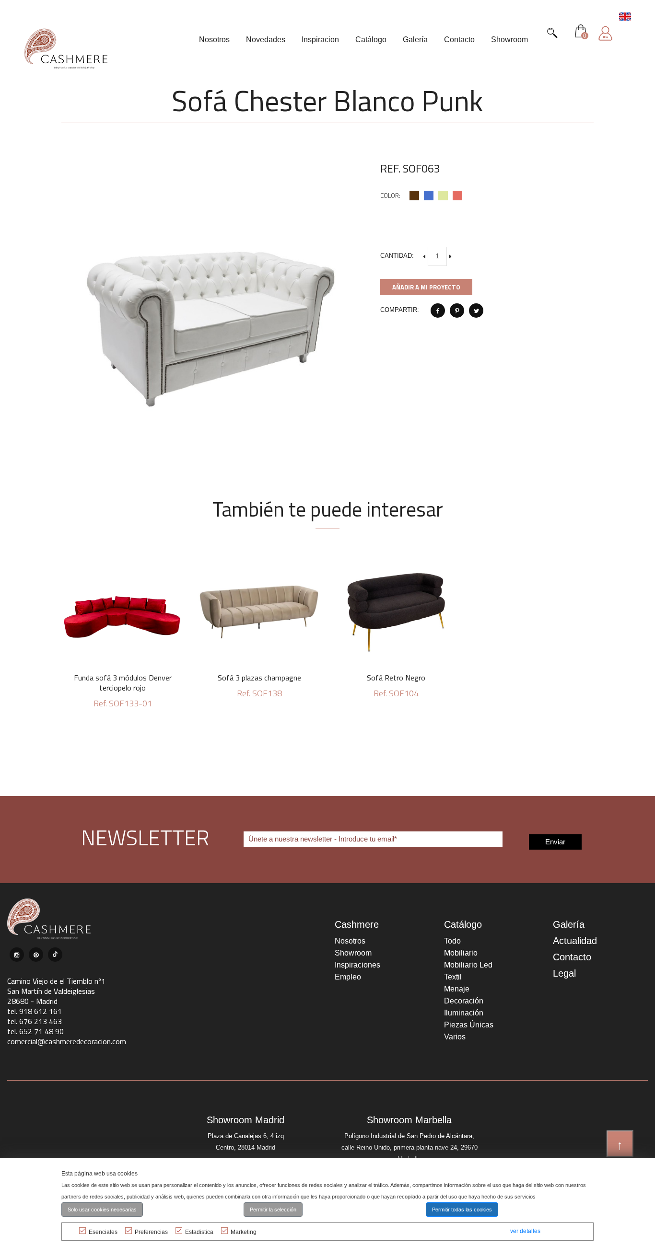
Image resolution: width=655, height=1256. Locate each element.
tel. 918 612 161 (34, 1011)
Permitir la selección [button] (273, 1209)
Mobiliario (461, 953)
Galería (569, 924)
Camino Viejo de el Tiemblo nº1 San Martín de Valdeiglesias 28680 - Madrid (56, 991)
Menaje (456, 989)
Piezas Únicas (468, 1025)
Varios (455, 1037)
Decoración (463, 1001)
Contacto (572, 957)
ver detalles (525, 1231)
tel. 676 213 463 (34, 1021)
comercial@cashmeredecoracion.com (66, 1041)
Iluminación (463, 1013)
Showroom (353, 953)
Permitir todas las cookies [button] (462, 1209)
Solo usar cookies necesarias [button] (102, 1209)
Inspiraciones (357, 965)
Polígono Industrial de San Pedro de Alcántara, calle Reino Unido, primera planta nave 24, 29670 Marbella (409, 1147)
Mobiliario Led (468, 965)
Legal (564, 973)
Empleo (348, 977)
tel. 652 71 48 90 (35, 1031)
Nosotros (350, 941)
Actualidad (575, 940)
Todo (452, 941)
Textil (453, 977)
